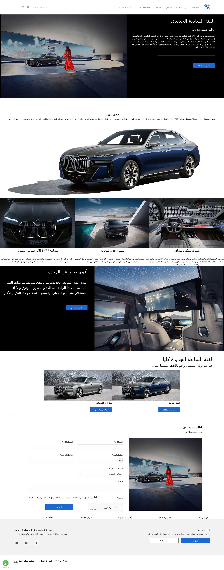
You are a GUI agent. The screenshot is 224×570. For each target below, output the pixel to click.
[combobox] (100, 473)
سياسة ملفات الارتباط (26, 561)
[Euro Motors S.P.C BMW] (207, 7)
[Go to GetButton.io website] (5, 567)
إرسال (59, 507)
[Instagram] (26, 542)
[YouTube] (16, 542)
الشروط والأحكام (45, 561)
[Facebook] (36, 542)
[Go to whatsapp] (6, 563)
